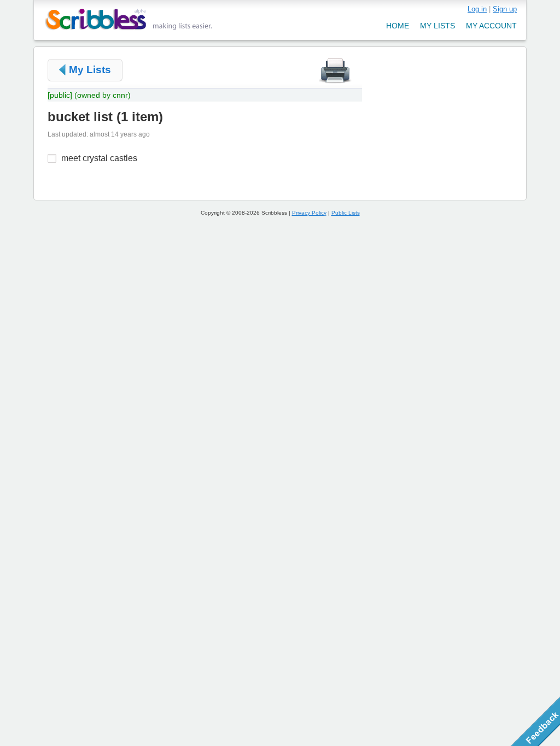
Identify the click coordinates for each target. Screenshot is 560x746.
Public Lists (345, 213)
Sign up (505, 9)
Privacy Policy (309, 213)
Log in (477, 9)
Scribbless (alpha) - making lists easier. (128, 19)
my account (491, 25)
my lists (437, 25)
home (397, 25)
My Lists (90, 69)
